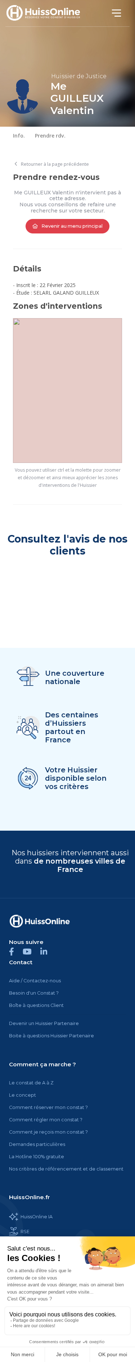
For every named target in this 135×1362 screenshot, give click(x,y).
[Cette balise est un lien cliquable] (39, 921)
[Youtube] (31, 951)
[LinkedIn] (47, 951)
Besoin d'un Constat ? (34, 993)
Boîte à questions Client (36, 1005)
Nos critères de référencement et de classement (66, 1169)
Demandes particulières (37, 1144)
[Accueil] (47, 13)
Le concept (22, 1095)
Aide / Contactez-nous (35, 980)
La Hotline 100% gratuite (36, 1156)
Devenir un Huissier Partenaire (44, 1023)
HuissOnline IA (37, 1216)
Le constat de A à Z (31, 1082)
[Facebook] (16, 951)
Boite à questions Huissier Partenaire (51, 1035)
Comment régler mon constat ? (45, 1119)
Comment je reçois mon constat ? (48, 1132)
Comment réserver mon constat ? (48, 1107)
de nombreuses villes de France (79, 865)
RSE (25, 1231)
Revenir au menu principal (71, 226)
